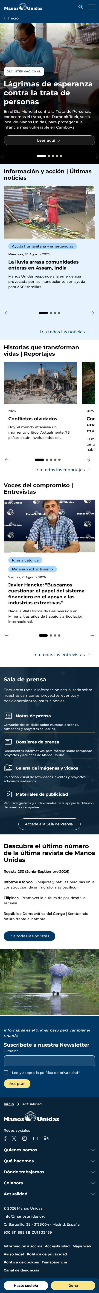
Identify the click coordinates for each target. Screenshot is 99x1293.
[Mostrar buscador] (79, 7)
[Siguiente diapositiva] (96, 156)
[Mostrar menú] (90, 6)
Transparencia (54, 1262)
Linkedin (46, 1138)
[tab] (41, 156)
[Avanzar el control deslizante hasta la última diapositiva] (3, 156)
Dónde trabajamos (24, 1172)
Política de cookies (21, 1262)
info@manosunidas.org (25, 1216)
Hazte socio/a (26, 1285)
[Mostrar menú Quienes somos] (93, 1150)
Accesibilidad (57, 1246)
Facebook (5, 1138)
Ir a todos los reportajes (60, 469)
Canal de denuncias (21, 1270)
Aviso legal (14, 1254)
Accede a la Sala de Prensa (49, 824)
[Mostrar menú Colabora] (93, 1183)
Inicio (13, 18)
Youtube (35, 1138)
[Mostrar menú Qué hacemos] (93, 1161)
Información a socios (23, 1246)
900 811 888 (14, 1232)
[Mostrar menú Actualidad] (93, 1194)
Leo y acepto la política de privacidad (45, 1072)
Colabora (13, 1183)
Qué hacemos (19, 1161)
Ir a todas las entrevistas (59, 654)
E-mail (11, 1051)
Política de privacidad (47, 1254)
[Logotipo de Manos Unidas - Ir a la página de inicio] (23, 8)
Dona (73, 1285)
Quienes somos (21, 1150)
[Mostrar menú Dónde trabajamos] (93, 1172)
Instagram (24, 1138)
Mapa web (82, 1246)
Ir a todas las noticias (62, 331)
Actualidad (15, 1194)
